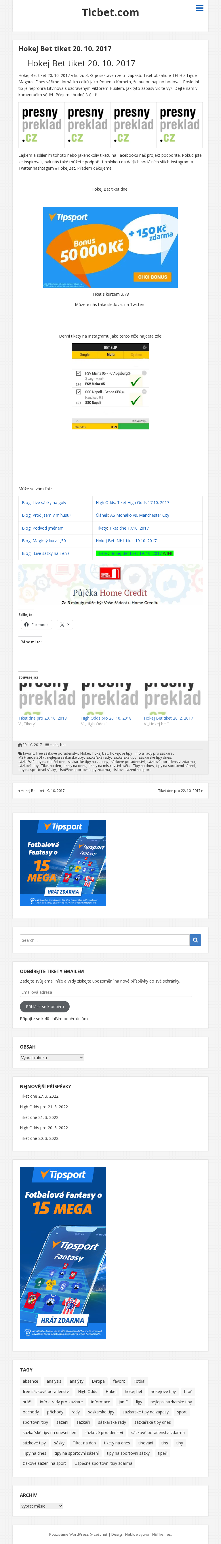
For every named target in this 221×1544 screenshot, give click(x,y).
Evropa (98, 1381)
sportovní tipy (35, 1422)
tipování (145, 1443)
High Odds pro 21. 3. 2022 (44, 1106)
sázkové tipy (28, 766)
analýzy (76, 1381)
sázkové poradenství (128, 762)
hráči (27, 1401)
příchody (55, 1412)
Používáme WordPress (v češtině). (78, 1534)
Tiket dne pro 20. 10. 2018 (42, 718)
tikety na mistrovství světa (109, 766)
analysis (54, 1381)
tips (164, 1443)
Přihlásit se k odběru (45, 1006)
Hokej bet (58, 745)
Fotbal (139, 1381)
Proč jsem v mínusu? (52, 515)
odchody (31, 1412)
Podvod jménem (48, 528)
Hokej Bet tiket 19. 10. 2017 (136, 553)
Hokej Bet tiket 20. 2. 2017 (168, 718)
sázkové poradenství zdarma (171, 762)
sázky (59, 1443)
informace (100, 1401)
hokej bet (100, 753)
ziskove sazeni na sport (131, 770)
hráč (188, 1391)
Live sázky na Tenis (52, 553)
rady (76, 1412)
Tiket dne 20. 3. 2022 (39, 1138)
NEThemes (161, 1534)
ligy (139, 1401)
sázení (62, 1422)
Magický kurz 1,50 (49, 540)
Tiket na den (51, 766)
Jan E (123, 1401)
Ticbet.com (110, 12)
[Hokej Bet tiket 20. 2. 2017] (172, 699)
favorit (28, 753)
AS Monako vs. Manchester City (139, 515)
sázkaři (83, 1422)
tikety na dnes (75, 766)
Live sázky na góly (50, 502)
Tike (101, 553)
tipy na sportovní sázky (37, 770)
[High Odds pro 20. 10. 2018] (109, 699)
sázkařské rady (98, 757)
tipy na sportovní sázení (175, 766)
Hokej (85, 753)
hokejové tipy (121, 753)
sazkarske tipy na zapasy (88, 762)
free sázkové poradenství (57, 753)
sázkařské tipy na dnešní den (41, 762)
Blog (26, 502)
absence (30, 1381)
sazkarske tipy (124, 757)
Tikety (101, 528)
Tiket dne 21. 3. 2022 (39, 1117)
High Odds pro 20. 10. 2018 (106, 718)
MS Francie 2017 (31, 757)
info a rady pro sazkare (154, 753)
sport (182, 1412)
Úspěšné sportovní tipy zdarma (84, 770)
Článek (102, 515)
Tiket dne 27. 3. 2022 (39, 1096)
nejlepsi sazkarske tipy (65, 757)
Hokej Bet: (105, 540)
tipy (179, 1443)
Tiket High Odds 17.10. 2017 (143, 502)
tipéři (162, 1453)
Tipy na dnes (143, 766)
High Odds (105, 502)
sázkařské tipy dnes (155, 757)
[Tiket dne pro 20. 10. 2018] (46, 699)
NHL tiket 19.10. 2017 (137, 540)
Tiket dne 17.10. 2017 (129, 528)
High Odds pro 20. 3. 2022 (44, 1127)
